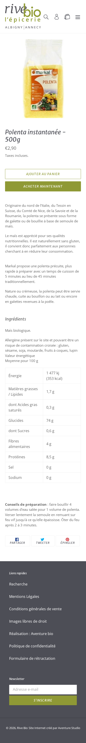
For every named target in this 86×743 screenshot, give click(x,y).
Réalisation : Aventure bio (31, 633)
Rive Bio (22, 728)
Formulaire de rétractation (32, 658)
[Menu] (77, 16)
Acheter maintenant (43, 186)
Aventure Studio (69, 728)
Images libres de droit (28, 621)
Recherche (18, 584)
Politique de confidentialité (32, 646)
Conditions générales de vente (35, 608)
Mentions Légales (24, 596)
